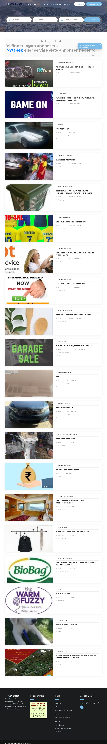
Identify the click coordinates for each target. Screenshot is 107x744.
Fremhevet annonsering (63, 710)
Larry (59, 418)
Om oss (58, 703)
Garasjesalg (62, 341)
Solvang (59, 163)
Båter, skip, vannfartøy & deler (67, 434)
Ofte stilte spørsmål (62, 718)
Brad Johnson (61, 445)
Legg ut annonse (95, 4)
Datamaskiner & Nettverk (66, 63)
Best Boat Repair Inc (65, 439)
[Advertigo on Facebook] (81, 707)
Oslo (58, 72)
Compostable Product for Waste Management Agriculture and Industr (74, 192)
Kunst (60, 589)
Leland (59, 132)
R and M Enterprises (65, 160)
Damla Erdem (61, 262)
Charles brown (61, 509)
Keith (59, 139)
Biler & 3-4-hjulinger (64, 403)
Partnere (58, 721)
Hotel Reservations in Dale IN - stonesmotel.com (70, 502)
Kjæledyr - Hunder (63, 620)
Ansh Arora (60, 107)
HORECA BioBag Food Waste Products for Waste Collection (76, 564)
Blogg (57, 714)
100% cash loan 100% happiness (70, 284)
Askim (59, 196)
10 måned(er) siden (81, 349)
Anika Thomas (61, 228)
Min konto (80, 4)
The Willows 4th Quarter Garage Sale (74, 346)
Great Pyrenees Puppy (66, 625)
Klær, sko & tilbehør (64, 218)
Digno (59, 664)
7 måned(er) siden (75, 103)
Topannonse (55, 4)
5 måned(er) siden (75, 72)
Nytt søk (14, 50)
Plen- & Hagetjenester (65, 187)
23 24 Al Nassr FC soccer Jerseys (71, 222)
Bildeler (60, 125)
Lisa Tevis (60, 166)
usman (59, 476)
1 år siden (71, 442)
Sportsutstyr (62, 94)
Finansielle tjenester (64, 248)
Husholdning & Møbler (65, 372)
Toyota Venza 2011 (64, 408)
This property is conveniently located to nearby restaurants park (76, 657)
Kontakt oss (59, 725)
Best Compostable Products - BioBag (73, 315)
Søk (93, 20)
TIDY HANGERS (61, 538)
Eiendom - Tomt (63, 651)
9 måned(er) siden (76, 196)
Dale (58, 506)
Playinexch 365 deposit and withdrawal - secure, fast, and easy (75, 99)
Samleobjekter (62, 527)
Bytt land (43, 4)
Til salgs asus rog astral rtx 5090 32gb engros (75, 68)
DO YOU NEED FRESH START (67, 470)
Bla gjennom (31, 4)
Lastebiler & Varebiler (65, 156)
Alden (59, 225)
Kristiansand (60, 535)
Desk (58, 377)
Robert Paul (60, 76)
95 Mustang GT (62, 129)
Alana (59, 631)
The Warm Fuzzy (63, 594)
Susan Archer (61, 600)
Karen (59, 387)
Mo (58, 473)
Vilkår (57, 707)
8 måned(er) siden (75, 163)
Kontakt (67, 4)
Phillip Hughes (61, 200)
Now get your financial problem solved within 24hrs (75, 254)
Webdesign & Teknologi (65, 496)
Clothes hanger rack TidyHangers (72, 532)
